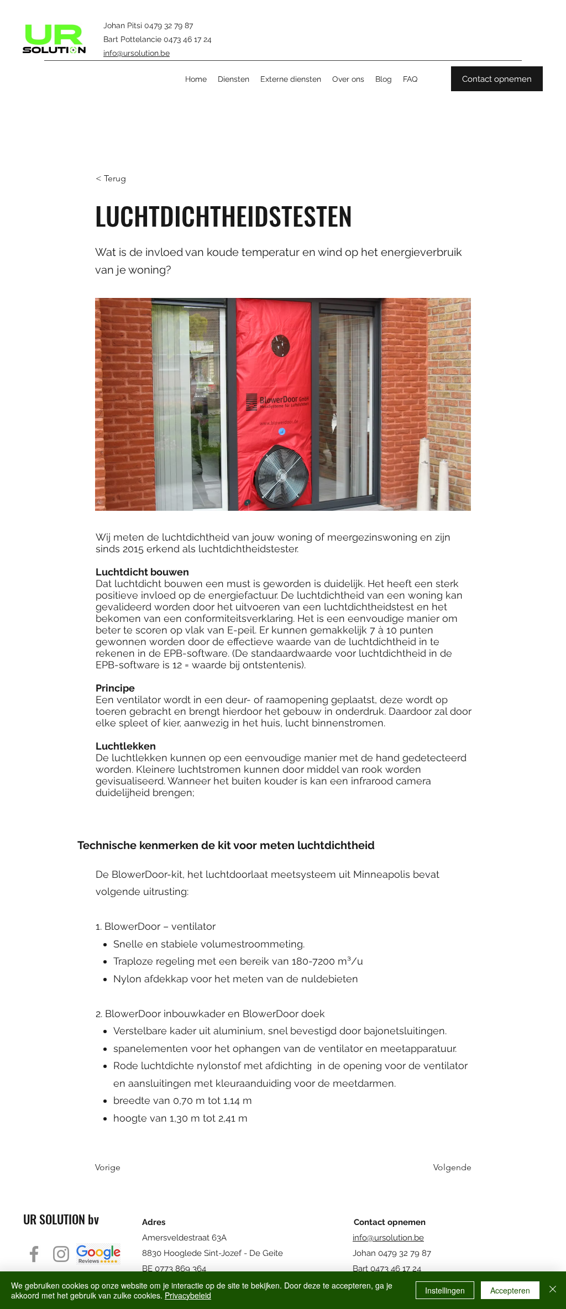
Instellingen (445, 1290)
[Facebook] (34, 1254)
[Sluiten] (552, 1290)
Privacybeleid (188, 1295)
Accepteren (510, 1290)
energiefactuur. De (251, 595)
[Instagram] (61, 1254)
